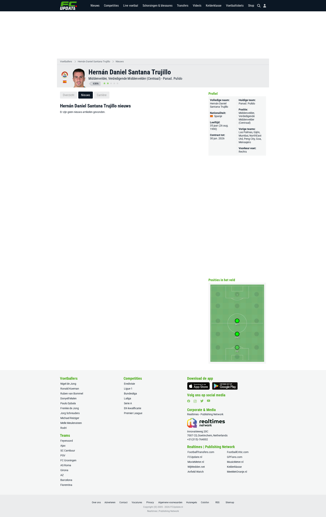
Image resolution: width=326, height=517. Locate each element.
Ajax (62, 445)
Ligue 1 (128, 388)
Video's (197, 5)
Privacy (150, 502)
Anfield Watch (196, 471)
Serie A (128, 403)
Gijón (257, 132)
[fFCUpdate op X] (202, 401)
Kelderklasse (213, 5)
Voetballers (66, 61)
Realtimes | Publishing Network (163, 511)
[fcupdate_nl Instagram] (195, 401)
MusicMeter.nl (235, 461)
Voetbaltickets (235, 5)
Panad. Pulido (172, 78)
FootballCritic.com (237, 452)
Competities (111, 5)
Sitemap (230, 502)
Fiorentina (66, 484)
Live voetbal (130, 5)
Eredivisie (129, 383)
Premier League (133, 413)
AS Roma (65, 465)
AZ (62, 475)
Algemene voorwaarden (170, 502)
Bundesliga (130, 393)
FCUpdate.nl (195, 456)
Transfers (182, 5)
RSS (217, 502)
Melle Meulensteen (71, 422)
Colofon (205, 502)
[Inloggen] (263, 6)
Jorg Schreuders (70, 413)
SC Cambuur (67, 450)
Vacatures (137, 502)
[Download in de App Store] (198, 386)
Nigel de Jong (68, 383)
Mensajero (245, 142)
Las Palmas (245, 132)
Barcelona (66, 480)
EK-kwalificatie (132, 408)
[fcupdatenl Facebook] (189, 401)
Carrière (102, 95)
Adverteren (110, 502)
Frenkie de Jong (69, 408)
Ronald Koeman (69, 388)
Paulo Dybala (68, 403)
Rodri (63, 427)
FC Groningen (68, 460)
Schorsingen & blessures (157, 5)
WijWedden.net (196, 466)
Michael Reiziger (69, 418)
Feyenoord (66, 440)
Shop (251, 5)
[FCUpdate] (68, 6)
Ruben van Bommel (71, 393)
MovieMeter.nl (196, 461)
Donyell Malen (68, 398)
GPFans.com (234, 456)
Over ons (96, 502)
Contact (123, 502)
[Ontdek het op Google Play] (225, 386)
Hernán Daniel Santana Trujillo (94, 61)
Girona (64, 470)
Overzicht (68, 95)
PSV (62, 455)
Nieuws (95, 5)
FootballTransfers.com (201, 452)
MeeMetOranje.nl (237, 471)
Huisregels (191, 502)
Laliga (127, 398)
